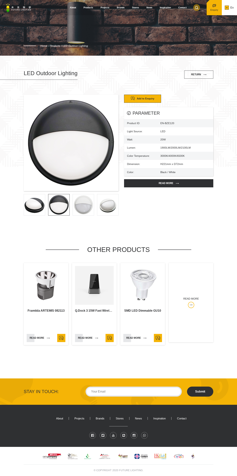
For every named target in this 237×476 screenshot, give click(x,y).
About (73, 7)
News (149, 7)
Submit (200, 391)
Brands (121, 7)
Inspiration (165, 7)
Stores (135, 7)
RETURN (196, 74)
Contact (182, 7)
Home (43, 45)
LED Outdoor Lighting (75, 45)
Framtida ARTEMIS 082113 (46, 310)
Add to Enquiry (145, 98)
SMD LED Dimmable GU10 (142, 310)
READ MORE (166, 183)
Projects (105, 7)
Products (88, 7)
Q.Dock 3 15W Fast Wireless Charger (94, 310)
